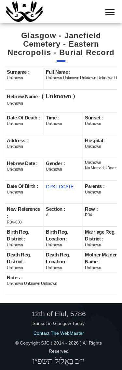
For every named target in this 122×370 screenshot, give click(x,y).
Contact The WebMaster (59, 333)
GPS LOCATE (60, 186)
